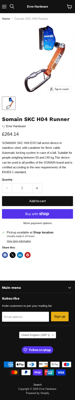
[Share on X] (13, 255)
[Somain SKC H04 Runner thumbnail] (8, 103)
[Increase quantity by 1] (37, 188)
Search (37, 384)
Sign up (59, 316)
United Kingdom (35, 334)
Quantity (7, 179)
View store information (19, 241)
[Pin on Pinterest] (28, 255)
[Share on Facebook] (5, 255)
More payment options (37, 223)
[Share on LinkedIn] (20, 255)
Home (6, 18)
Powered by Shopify (37, 393)
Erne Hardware (16, 126)
